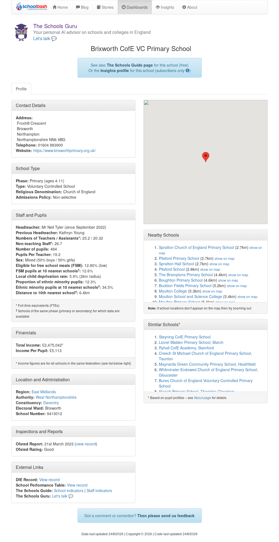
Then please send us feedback (166, 515)
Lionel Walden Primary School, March (191, 342)
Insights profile (115, 70)
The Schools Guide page (130, 65)
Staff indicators (99, 490)
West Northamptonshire (56, 397)
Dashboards (137, 7)
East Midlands (44, 391)
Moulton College (173, 291)
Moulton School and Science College (190, 296)
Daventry (51, 402)
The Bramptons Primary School (186, 274)
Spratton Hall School (176, 263)
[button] (205, 157)
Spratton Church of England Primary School (196, 247)
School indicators (68, 490)
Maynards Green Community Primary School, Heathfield (207, 364)
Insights (167, 7)
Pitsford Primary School (179, 258)
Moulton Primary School (179, 302)
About (191, 7)
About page (202, 397)
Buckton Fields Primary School (185, 285)
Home (62, 7)
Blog (84, 7)
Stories (107, 7)
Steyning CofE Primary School (185, 337)
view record (86, 443)
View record (49, 479)
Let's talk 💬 (45, 38)
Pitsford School (172, 269)
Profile (21, 88)
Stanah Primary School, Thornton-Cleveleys (196, 391)
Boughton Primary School (181, 280)
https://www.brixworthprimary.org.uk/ (64, 150)
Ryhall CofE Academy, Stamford (186, 347)
